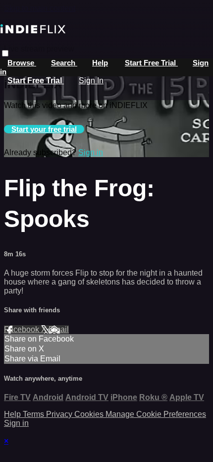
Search (64, 62)
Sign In (91, 80)
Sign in (90, 152)
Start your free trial (44, 129)
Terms (34, 414)
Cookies (90, 414)
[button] (5, 53)
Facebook (22, 329)
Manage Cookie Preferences (156, 414)
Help (100, 62)
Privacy (60, 414)
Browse (21, 62)
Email (59, 329)
